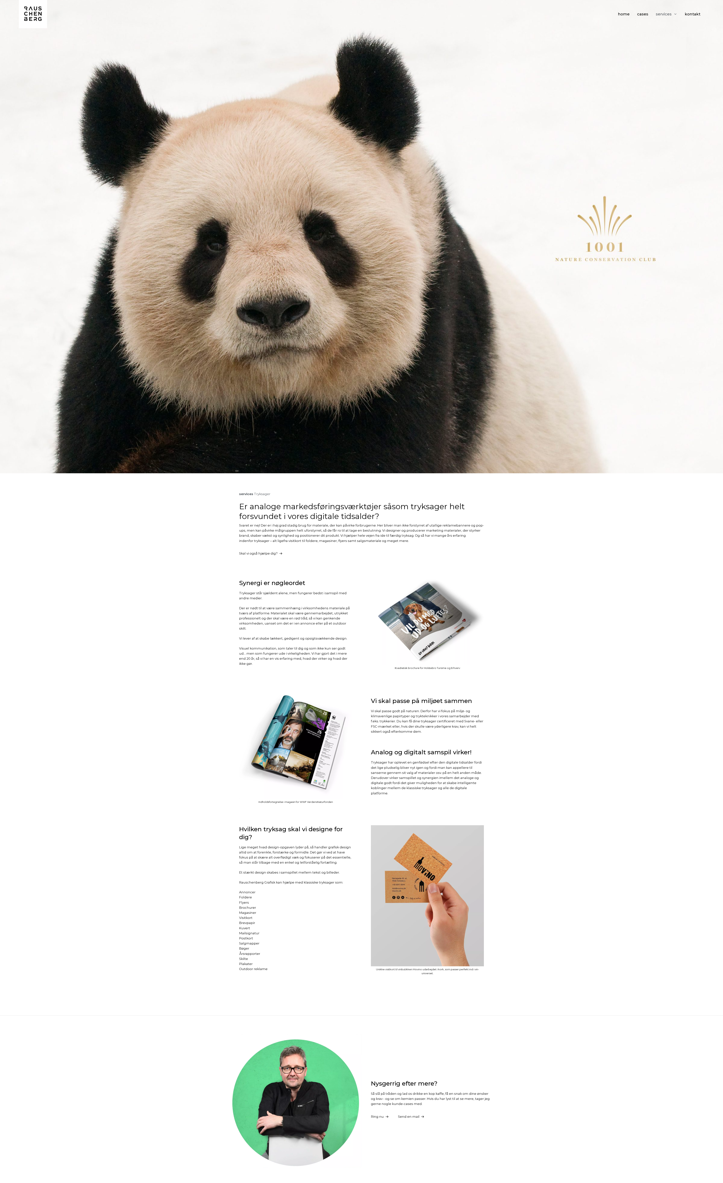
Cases (642, 14)
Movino (418, 969)
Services (664, 14)
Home (624, 14)
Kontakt (692, 14)
